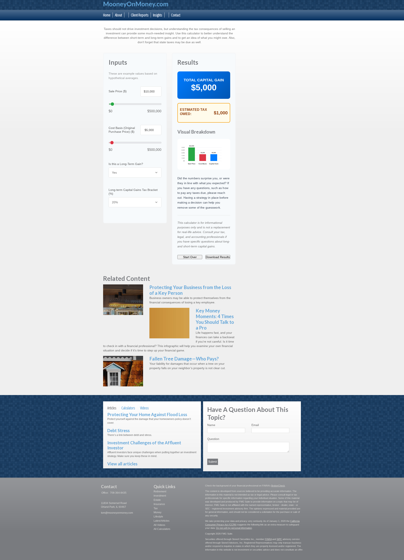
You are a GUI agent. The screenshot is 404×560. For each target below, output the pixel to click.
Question (213, 439)
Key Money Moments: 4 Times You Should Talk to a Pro (215, 319)
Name (211, 425)
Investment (160, 495)
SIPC (279, 539)
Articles (111, 407)
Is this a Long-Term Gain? (126, 164)
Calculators (128, 407)
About (118, 14)
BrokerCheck (278, 485)
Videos (144, 407)
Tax (156, 508)
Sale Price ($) (118, 91)
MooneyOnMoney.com (136, 4)
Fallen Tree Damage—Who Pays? (184, 359)
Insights (157, 14)
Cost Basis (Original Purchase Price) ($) (122, 129)
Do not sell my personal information (234, 528)
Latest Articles (161, 520)
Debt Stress (118, 430)
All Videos (159, 525)
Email (255, 425)
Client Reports (140, 14)
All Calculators (162, 529)
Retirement (160, 491)
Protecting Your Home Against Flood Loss (147, 414)
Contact (175, 14)
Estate (157, 499)
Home (106, 14)
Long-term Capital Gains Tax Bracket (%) (133, 191)
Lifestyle (158, 516)
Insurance (159, 504)
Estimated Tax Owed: (193, 112)
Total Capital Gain (204, 80)
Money (157, 512)
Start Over (190, 257)
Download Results (218, 257)
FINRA (268, 539)
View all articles (122, 463)
